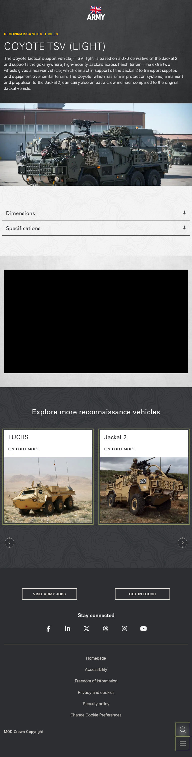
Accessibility (96, 669)
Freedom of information (96, 680)
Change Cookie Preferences (96, 714)
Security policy (96, 703)
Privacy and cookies (96, 692)
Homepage (96, 657)
